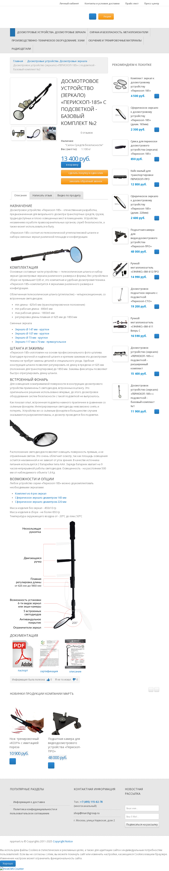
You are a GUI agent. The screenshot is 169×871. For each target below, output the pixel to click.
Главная (18, 61)
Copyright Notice (63, 841)
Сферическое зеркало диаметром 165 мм (40, 497)
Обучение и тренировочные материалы (115, 40)
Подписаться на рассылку (142, 824)
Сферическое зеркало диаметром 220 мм (40, 502)
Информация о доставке (29, 802)
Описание (20, 195)
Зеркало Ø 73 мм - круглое (31, 337)
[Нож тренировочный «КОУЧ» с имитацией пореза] (26, 718)
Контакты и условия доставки (102, 3)
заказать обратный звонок (85, 181)
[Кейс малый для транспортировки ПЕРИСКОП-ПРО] (120, 176)
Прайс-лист (131, 3)
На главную (35, 17)
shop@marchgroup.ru (87, 813)
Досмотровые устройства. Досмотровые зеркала (51, 32)
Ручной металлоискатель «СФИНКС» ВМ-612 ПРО (145, 267)
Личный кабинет (69, 3)
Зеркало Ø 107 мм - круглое (32, 333)
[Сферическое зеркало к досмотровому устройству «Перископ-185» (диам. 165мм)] (120, 113)
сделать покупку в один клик (85, 173)
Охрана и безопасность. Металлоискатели (119, 32)
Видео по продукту (69, 195)
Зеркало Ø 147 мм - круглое (32, 329)
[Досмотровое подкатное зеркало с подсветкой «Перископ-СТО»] (120, 294)
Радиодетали (21, 49)
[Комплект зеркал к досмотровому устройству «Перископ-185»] (120, 84)
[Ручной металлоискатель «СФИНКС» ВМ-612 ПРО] (120, 269)
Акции (107, 16)
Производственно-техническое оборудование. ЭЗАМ (48, 40)
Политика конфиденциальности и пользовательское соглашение (33, 811)
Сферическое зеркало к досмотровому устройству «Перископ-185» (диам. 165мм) (144, 116)
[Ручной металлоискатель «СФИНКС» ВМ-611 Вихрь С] (120, 324)
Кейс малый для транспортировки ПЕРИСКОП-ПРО (142, 175)
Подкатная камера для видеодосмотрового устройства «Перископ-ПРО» (144, 238)
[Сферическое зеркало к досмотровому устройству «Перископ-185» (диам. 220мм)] (120, 202)
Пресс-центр (151, 3)
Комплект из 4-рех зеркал (30, 493)
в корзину (72, 164)
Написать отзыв (42, 195)
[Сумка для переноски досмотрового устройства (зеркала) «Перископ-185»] (120, 147)
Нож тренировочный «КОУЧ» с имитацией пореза (24, 743)
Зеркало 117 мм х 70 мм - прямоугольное (40, 342)
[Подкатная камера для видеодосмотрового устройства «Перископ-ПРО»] (120, 235)
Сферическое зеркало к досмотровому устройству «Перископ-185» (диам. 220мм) (144, 204)
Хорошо (8, 863)
